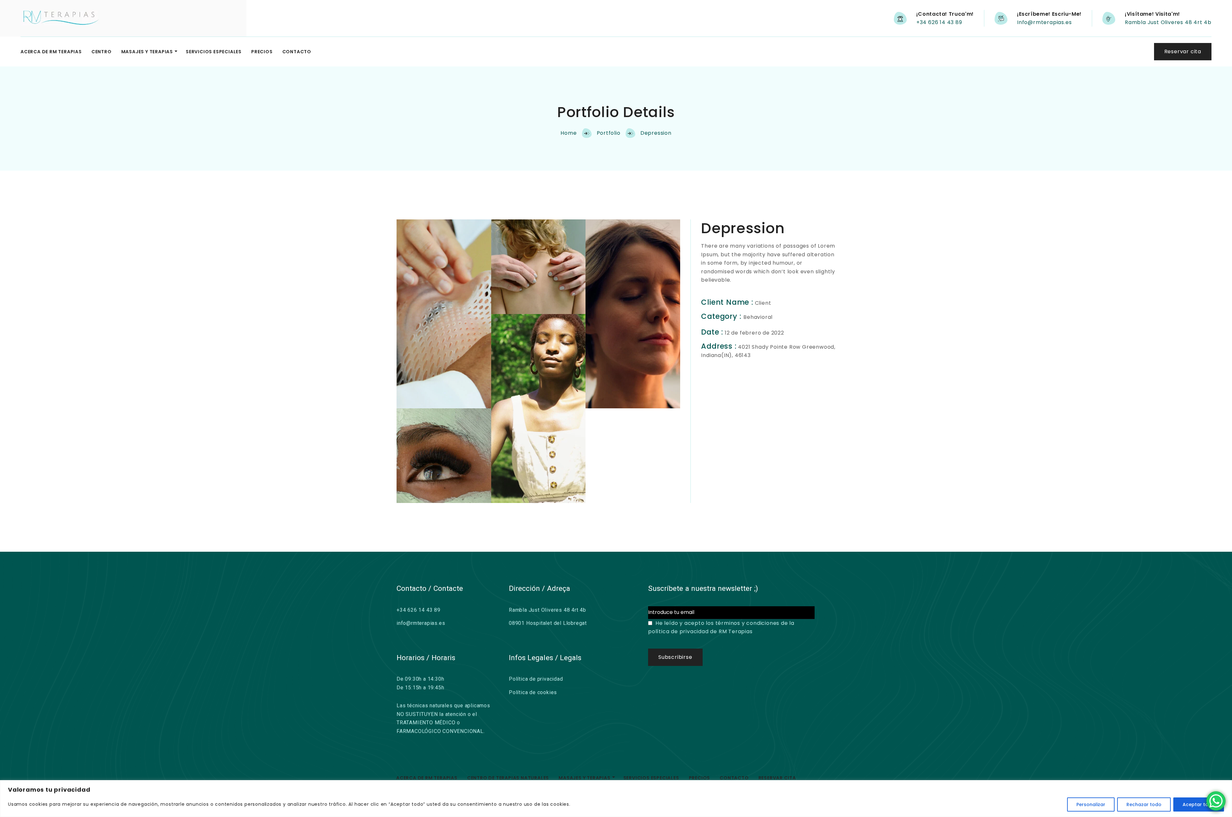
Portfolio (608, 133)
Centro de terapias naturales (508, 778)
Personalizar (1090, 804)
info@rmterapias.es (421, 623)
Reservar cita (777, 778)
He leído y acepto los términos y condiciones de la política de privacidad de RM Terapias (721, 627)
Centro (101, 51)
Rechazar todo (1143, 804)
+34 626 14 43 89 (939, 22)
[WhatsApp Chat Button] (1216, 801)
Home (568, 133)
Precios (262, 51)
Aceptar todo (1199, 804)
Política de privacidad (536, 679)
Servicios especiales (214, 51)
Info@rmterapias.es (1044, 22)
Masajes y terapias (147, 51)
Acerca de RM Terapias (51, 51)
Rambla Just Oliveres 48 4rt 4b (1168, 22)
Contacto (296, 51)
